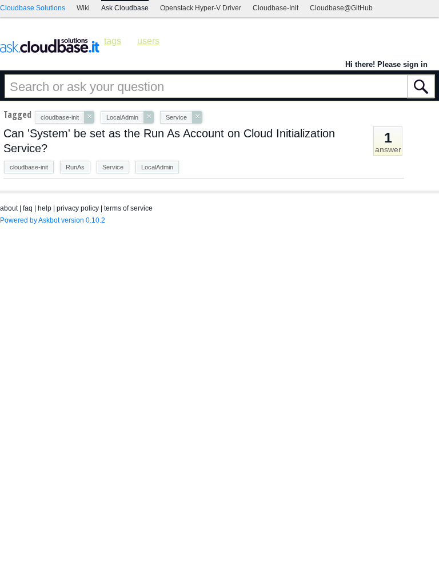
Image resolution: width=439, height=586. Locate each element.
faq (28, 208)
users (148, 41)
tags (112, 41)
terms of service (128, 208)
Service (112, 167)
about (9, 208)
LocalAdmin (157, 167)
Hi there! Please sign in (386, 64)
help (44, 208)
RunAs (75, 167)
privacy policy (78, 208)
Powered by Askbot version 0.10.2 (52, 220)
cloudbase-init (29, 167)
